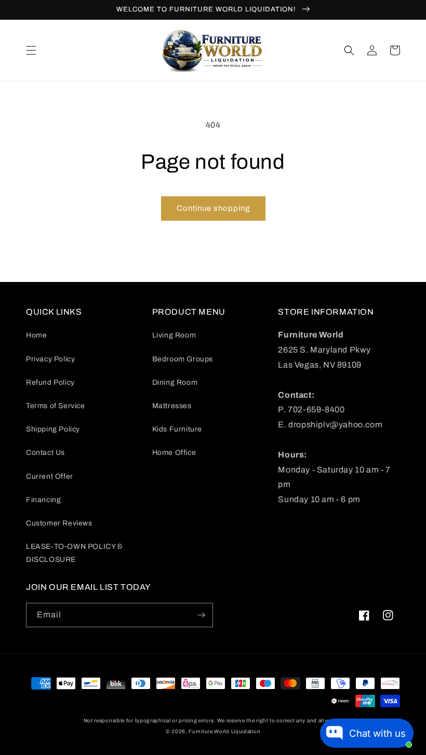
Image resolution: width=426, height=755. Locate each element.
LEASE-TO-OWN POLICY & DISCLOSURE (74, 553)
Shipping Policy (53, 429)
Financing (43, 500)
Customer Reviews (59, 523)
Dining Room (175, 382)
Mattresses (172, 406)
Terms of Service (55, 406)
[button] (31, 50)
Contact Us (45, 452)
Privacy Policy (50, 359)
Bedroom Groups (182, 359)
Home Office (174, 452)
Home (36, 335)
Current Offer (49, 476)
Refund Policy (50, 382)
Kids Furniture (177, 429)
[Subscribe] (201, 615)
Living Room (174, 335)
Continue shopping (213, 208)
